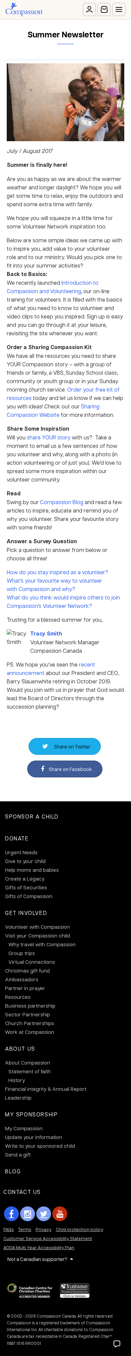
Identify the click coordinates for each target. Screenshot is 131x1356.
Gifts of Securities (26, 887)
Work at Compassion (29, 1031)
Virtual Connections (31, 961)
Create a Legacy (24, 878)
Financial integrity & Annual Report (45, 1088)
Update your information (33, 1137)
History (16, 1080)
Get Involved (26, 912)
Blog (13, 1171)
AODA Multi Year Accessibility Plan (38, 1247)
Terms (24, 1229)
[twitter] (43, 1213)
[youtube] (59, 1213)
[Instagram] (27, 1213)
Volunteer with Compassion (37, 926)
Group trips (21, 953)
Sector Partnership (27, 1014)
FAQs (8, 1229)
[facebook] (11, 1213)
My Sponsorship (31, 1114)
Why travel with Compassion (42, 944)
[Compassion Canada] (24, 9)
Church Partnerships (29, 1023)
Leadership (18, 1097)
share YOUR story (49, 437)
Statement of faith (29, 1071)
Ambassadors (21, 979)
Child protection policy (79, 1229)
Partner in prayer (25, 988)
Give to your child (25, 861)
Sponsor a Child (32, 816)
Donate (17, 838)
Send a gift (18, 1154)
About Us (20, 1048)
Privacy (43, 1229)
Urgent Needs (21, 852)
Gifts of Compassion (28, 896)
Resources (18, 996)
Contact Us (22, 1191)
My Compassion (24, 1128)
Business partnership (30, 1005)
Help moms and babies (32, 869)
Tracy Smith (46, 633)
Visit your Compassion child (37, 935)
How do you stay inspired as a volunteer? (57, 572)
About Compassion (27, 1062)
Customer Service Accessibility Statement (47, 1238)
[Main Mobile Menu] (119, 9)
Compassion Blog (61, 501)
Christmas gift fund (27, 970)
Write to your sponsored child (40, 1145)
